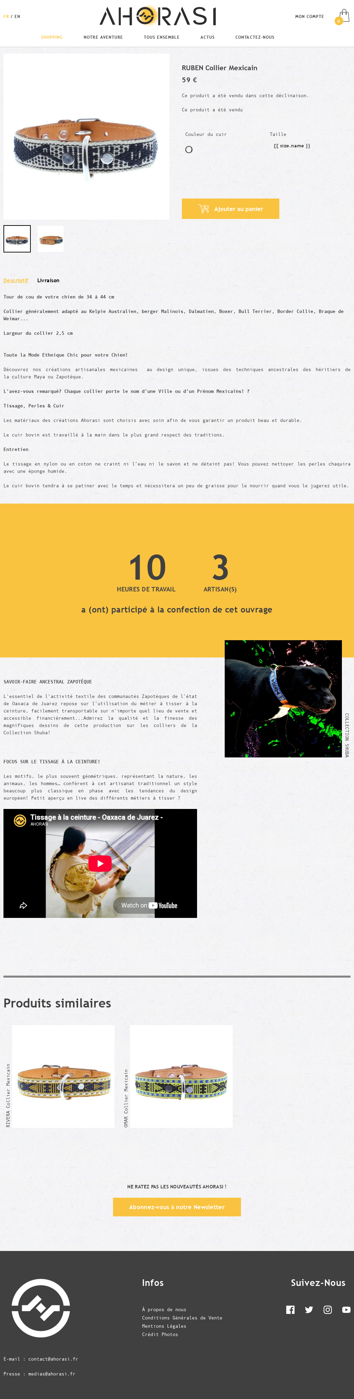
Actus (208, 37)
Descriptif (16, 280)
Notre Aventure (103, 37)
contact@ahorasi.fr (53, 1359)
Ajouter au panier (238, 208)
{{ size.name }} (292, 146)
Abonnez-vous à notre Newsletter (177, 1207)
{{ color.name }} (189, 149)
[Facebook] (290, 1311)
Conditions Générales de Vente (182, 1317)
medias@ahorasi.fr (51, 1374)
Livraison (48, 280)
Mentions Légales (164, 1326)
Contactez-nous (254, 37)
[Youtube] (346, 1311)
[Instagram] (328, 1311)
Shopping (52, 37)
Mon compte (309, 16)
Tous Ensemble (162, 37)
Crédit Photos (160, 1334)
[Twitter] (309, 1311)
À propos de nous (164, 1309)
